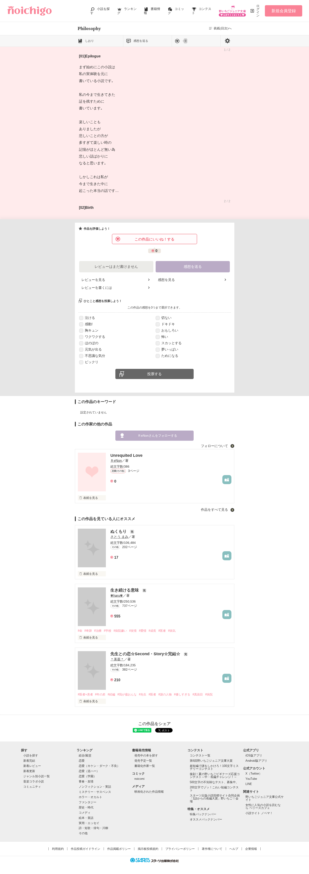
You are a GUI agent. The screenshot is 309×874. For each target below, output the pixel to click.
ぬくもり (119, 531)
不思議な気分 (95, 356)
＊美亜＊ (117, 659)
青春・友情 (86, 781)
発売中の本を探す (146, 755)
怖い (164, 337)
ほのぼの (91, 343)
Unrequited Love (126, 455)
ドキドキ (168, 324)
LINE (248, 784)
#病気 (172, 630)
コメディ (84, 812)
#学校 (107, 630)
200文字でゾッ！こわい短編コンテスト (214, 789)
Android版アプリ (256, 760)
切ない (166, 318)
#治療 (98, 630)
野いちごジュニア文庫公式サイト (264, 798)
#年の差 (100, 694)
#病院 (209, 694)
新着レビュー (32, 766)
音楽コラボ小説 (33, 781)
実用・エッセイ (89, 823)
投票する (154, 374)
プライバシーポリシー (180, 848)
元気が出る (93, 349)
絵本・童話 (86, 818)
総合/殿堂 (85, 755)
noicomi (139, 778)
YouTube (251, 778)
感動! (89, 324)
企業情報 (251, 848)
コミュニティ (32, 786)
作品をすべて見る (215, 509)
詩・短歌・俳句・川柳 (93, 828)
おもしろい (169, 330)
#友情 (133, 630)
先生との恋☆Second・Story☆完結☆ (145, 654)
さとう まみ (119, 537)
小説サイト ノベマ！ (259, 813)
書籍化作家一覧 (144, 766)
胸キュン (91, 330)
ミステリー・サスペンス (95, 792)
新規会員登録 (283, 11)
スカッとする (171, 343)
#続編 (111, 694)
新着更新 (29, 771)
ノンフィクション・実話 (95, 786)
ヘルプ (233, 848)
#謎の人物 (165, 694)
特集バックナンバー (203, 814)
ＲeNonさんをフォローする (157, 435)
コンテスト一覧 (200, 755)
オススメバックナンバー (206, 819)
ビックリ (91, 362)
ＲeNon (116, 460)
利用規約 (58, 848)
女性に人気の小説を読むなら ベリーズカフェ (263, 806)
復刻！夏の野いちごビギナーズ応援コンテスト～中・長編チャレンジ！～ (215, 775)
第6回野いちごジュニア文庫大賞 (211, 760)
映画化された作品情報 (149, 791)
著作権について (212, 848)
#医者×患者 (85, 694)
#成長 (152, 630)
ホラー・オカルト (90, 797)
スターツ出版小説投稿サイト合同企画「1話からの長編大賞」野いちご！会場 (215, 798)
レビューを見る (93, 279)
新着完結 (29, 760)
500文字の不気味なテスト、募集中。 (214, 782)
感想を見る (166, 279)
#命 (80, 630)
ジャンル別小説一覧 (36, 776)
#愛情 (142, 630)
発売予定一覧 (143, 760)
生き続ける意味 (125, 590)
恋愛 (82, 760)
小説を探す (30, 755)
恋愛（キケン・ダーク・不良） (99, 766)
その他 (83, 833)
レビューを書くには (96, 287)
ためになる (169, 356)
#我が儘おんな (127, 694)
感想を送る (140, 40)
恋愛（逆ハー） (89, 771)
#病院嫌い (120, 630)
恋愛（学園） (87, 776)
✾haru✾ (116, 595)
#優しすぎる (182, 694)
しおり (89, 40)
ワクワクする (95, 337)
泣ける (90, 318)
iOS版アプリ (253, 755)
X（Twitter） (253, 773)
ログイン (257, 10)
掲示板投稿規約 (148, 848)
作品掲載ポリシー (119, 848)
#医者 (162, 630)
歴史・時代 (86, 807)
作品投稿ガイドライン (85, 848)
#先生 (142, 694)
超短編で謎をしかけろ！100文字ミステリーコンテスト (214, 767)
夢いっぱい (169, 349)
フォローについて (215, 446)
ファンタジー (87, 802)
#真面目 (198, 694)
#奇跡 (88, 630)
